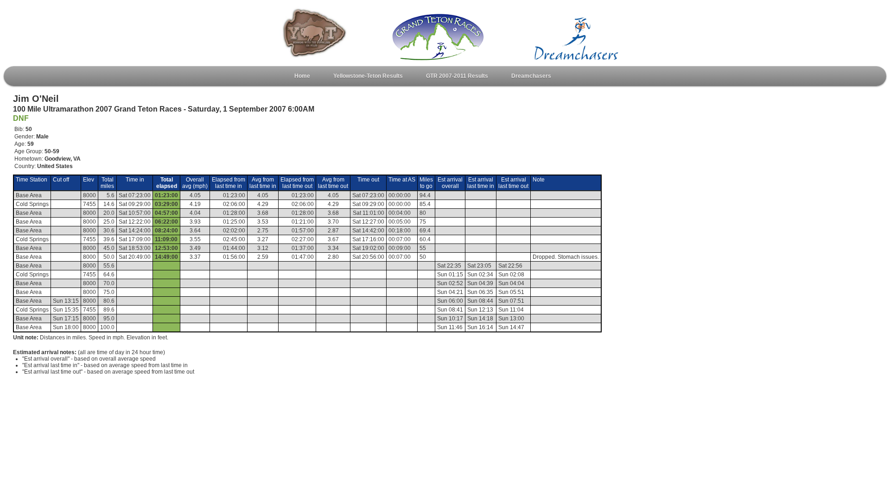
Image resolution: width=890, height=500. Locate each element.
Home (302, 76)
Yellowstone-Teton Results (368, 76)
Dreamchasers (531, 76)
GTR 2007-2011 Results (457, 76)
